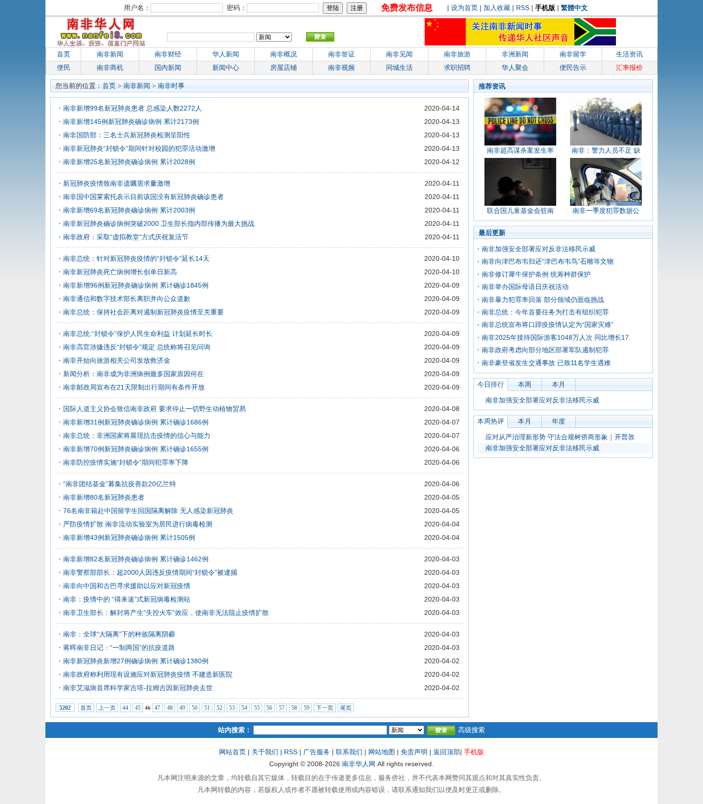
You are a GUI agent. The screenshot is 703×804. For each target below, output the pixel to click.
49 (182, 707)
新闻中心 (225, 67)
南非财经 (167, 54)
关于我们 (265, 752)
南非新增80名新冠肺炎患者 (103, 497)
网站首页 (232, 752)
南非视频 (341, 67)
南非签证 (341, 54)
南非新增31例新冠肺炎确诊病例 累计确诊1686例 (136, 422)
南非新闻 (110, 54)
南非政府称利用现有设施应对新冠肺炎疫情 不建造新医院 (147, 674)
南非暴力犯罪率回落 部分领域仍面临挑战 (543, 299)
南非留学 (573, 54)
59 (306, 707)
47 (157, 707)
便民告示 (573, 67)
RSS (522, 7)
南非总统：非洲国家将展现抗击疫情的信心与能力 (136, 435)
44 (125, 707)
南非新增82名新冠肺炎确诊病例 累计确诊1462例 (136, 559)
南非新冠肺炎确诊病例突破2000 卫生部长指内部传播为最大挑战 (158, 223)
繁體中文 (574, 7)
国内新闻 (167, 67)
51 (207, 707)
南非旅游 (457, 54)
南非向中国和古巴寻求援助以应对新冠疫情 (126, 586)
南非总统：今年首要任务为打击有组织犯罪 (545, 312)
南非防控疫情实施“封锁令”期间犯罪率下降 (125, 462)
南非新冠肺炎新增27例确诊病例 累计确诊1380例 (136, 661)
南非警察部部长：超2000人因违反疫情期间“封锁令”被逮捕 (150, 572)
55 (257, 707)
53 (232, 707)
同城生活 (399, 67)
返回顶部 (446, 752)
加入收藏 (496, 7)
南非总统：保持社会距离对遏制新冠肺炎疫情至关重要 (143, 312)
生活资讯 (629, 54)
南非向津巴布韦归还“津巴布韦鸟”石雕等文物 (548, 261)
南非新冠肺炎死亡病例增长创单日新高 (120, 272)
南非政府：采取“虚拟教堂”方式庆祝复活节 (125, 237)
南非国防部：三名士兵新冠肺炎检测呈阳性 (126, 135)
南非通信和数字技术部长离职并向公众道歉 (126, 298)
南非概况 (283, 54)
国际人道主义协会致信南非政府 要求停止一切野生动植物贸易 (154, 409)
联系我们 (349, 752)
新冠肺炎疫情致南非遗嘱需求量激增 (116, 183)
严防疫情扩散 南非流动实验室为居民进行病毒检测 (137, 524)
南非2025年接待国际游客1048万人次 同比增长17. (556, 337)
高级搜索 (471, 730)
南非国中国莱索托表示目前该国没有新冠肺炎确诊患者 (143, 197)
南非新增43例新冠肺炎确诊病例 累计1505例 (129, 537)
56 (269, 707)
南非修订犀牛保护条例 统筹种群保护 (536, 274)
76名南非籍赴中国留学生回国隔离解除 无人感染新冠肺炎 (148, 510)
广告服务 (316, 752)
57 (282, 707)
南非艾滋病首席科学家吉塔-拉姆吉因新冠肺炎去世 (138, 688)
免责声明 (414, 752)
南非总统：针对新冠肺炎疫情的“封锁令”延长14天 (136, 258)
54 (244, 707)
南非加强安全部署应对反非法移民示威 (538, 249)
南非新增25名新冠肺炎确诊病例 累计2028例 (129, 162)
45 (138, 707)
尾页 (346, 707)
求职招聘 (457, 67)
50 (195, 707)
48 (170, 707)
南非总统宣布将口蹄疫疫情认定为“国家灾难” (548, 324)
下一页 (324, 707)
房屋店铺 (283, 67)
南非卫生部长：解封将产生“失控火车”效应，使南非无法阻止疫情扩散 (166, 612)
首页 (63, 54)
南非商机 (110, 67)
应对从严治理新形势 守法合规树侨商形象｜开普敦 (560, 437)
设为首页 (464, 7)
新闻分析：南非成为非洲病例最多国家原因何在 (133, 374)
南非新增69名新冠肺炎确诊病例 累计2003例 (129, 210)
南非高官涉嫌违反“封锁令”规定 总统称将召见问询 (136, 347)
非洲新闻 (515, 54)
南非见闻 (399, 54)
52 (219, 707)
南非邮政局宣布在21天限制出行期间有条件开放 (134, 387)
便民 (63, 67)
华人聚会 (515, 67)
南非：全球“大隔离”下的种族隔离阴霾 (119, 634)
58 (294, 707)
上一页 (107, 707)
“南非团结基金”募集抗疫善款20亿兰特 (119, 484)
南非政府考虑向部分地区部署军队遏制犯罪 (545, 350)
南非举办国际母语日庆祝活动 (525, 286)
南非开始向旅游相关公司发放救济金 (116, 360)
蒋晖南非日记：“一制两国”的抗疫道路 (119, 647)
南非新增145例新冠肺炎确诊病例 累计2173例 (131, 121)
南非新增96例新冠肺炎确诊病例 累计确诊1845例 (136, 285)
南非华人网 (358, 764)
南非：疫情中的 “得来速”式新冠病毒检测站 (126, 599)
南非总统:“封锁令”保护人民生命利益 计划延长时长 (137, 333)
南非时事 (171, 85)
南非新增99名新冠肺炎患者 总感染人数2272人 (132, 108)
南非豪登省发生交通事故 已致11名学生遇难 (546, 363)
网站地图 (381, 752)
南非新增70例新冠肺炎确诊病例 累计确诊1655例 (136, 449)
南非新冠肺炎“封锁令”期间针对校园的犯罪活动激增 (139, 148)
